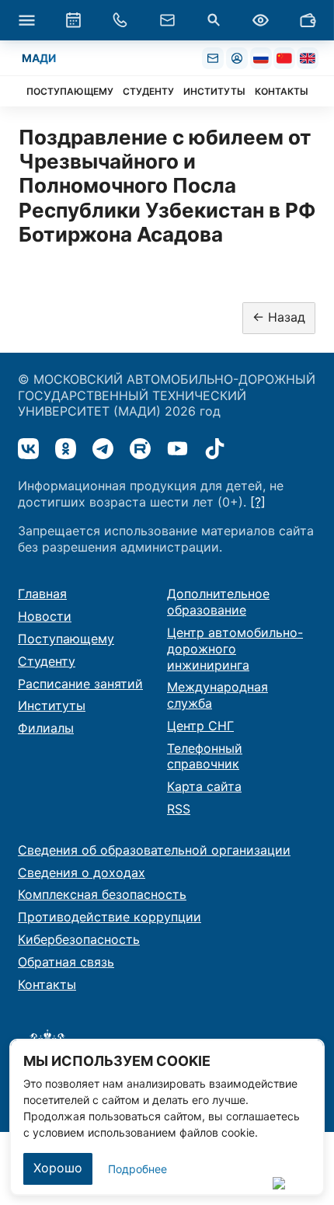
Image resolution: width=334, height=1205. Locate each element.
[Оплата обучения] (308, 20)
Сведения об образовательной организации (154, 850)
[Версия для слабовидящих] (261, 20)
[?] (258, 502)
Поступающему (66, 638)
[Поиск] (214, 20)
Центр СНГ (200, 725)
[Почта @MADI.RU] (213, 58)
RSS (178, 809)
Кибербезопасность (79, 939)
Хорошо (57, 1167)
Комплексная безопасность (102, 894)
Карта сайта (204, 786)
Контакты (47, 984)
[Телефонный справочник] (120, 20)
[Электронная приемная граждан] (167, 20)
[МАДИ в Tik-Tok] (214, 448)
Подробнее (137, 1168)
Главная (42, 593)
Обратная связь (66, 962)
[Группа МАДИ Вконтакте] (28, 448)
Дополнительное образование (218, 602)
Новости (44, 616)
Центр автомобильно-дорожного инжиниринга (235, 649)
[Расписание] (73, 20)
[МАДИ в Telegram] (102, 448)
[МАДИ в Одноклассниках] (65, 448)
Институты (51, 705)
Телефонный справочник (204, 756)
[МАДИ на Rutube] (140, 448)
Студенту (46, 661)
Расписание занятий (80, 683)
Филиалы (46, 728)
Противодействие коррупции (109, 917)
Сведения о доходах (81, 872)
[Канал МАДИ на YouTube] (177, 448)
